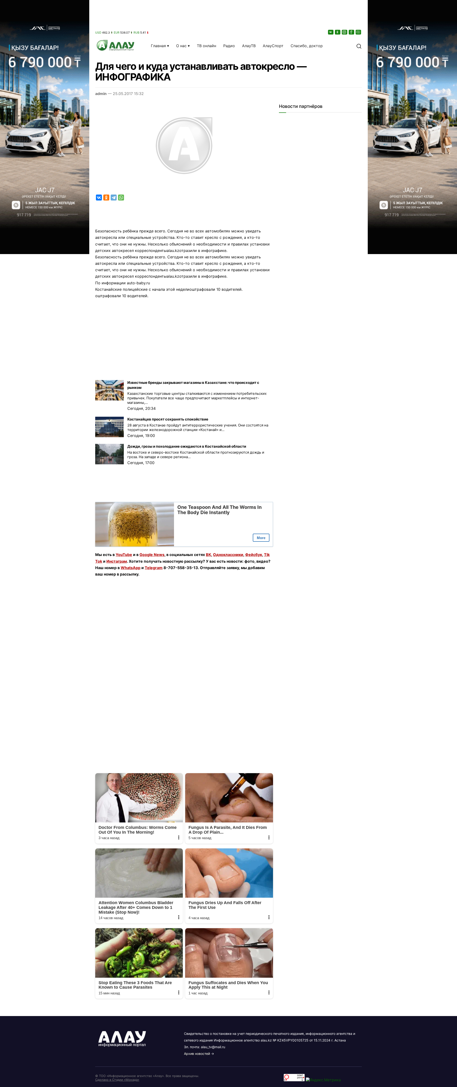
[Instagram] (345, 32)
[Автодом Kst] (44, 543)
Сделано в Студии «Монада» (117, 1080)
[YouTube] (358, 32)
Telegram (154, 567)
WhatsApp (130, 567)
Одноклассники (228, 554)
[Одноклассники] (338, 32)
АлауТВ (249, 45)
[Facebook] (351, 32)
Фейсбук (253, 554)
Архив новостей (197, 1054)
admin (101, 93)
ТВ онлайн (206, 45)
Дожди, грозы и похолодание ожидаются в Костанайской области (186, 446)
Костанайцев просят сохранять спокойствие (167, 419)
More (261, 538)
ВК (208, 554)
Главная (158, 45)
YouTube (124, 554)
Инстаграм (116, 561)
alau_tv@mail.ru (213, 1047)
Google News (151, 554)
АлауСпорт (273, 45)
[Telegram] (114, 197)
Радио (229, 45)
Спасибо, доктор (307, 45)
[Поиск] (359, 45)
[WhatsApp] (121, 197)
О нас (181, 45)
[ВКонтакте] (331, 32)
